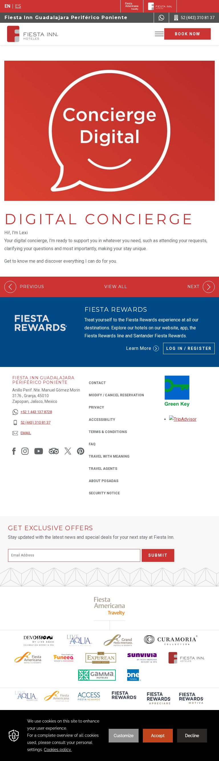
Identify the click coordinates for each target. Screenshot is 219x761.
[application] (109, 735)
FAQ (92, 444)
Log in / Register (189, 348)
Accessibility (102, 420)
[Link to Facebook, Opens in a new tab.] (14, 451)
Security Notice (104, 493)
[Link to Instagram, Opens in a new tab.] (25, 451)
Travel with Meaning (109, 456)
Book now (187, 34)
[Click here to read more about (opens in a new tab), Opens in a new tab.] (123, 699)
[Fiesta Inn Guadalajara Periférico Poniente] (37, 33)
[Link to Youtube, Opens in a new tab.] (38, 451)
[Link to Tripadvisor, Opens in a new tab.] (54, 451)
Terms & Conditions (108, 432)
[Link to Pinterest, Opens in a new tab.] (80, 451)
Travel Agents (103, 469)
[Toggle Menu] (159, 34)
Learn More (139, 348)
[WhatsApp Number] (161, 18)
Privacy (96, 407)
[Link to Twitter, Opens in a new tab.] (67, 451)
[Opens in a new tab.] (182, 419)
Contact (97, 383)
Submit (158, 555)
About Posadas (103, 481)
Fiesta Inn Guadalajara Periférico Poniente (66, 17)
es (18, 6)
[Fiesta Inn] (160, 6)
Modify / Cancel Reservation (116, 395)
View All (115, 286)
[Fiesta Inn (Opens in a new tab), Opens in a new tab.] (132, 6)
